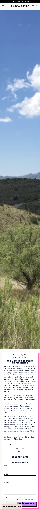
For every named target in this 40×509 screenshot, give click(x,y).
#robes (18, 445)
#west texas (20, 448)
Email (6, 474)
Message (6, 482)
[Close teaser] (22, 503)
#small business (27, 445)
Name (5, 465)
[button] (33, 6)
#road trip (10, 445)
